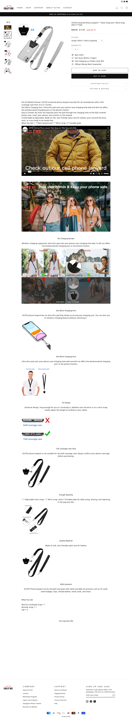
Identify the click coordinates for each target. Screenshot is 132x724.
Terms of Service (60, 700)
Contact (67, 8)
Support (38, 8)
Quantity (76, 45)
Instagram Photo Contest (32, 703)
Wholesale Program (30, 697)
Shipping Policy (100, 83)
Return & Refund (99, 89)
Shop (28, 8)
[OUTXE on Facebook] (91, 701)
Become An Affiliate (30, 707)
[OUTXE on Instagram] (87, 701)
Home (20, 8)
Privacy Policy (59, 697)
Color (74, 37)
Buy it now (100, 76)
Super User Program (30, 700)
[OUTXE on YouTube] (95, 701)
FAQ (55, 703)
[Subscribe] (113, 695)
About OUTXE (53, 8)
